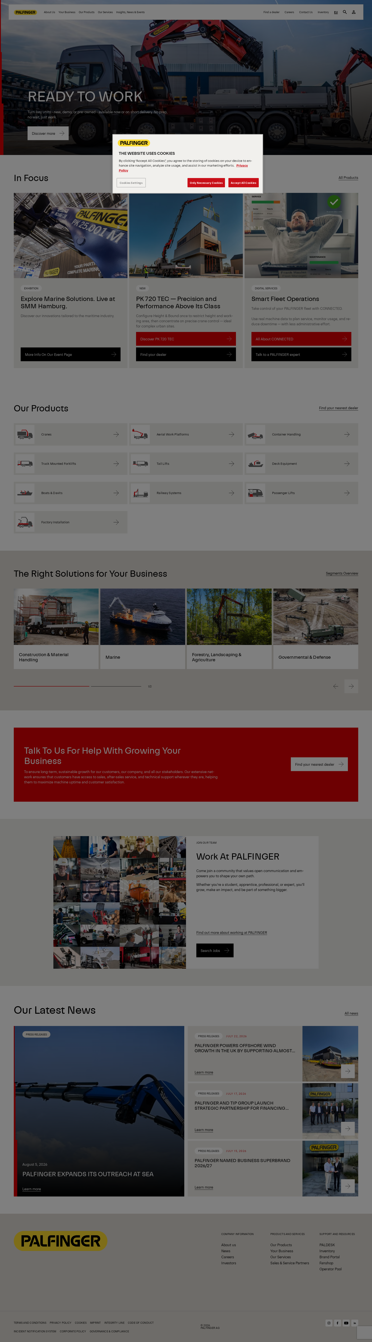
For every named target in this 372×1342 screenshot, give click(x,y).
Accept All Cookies (243, 182)
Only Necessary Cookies (206, 182)
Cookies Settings (131, 182)
